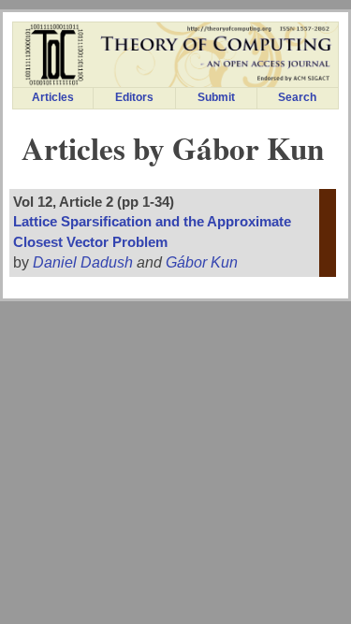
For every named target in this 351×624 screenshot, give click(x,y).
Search (297, 97)
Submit (216, 97)
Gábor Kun (202, 262)
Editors (134, 97)
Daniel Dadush (83, 262)
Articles (53, 97)
